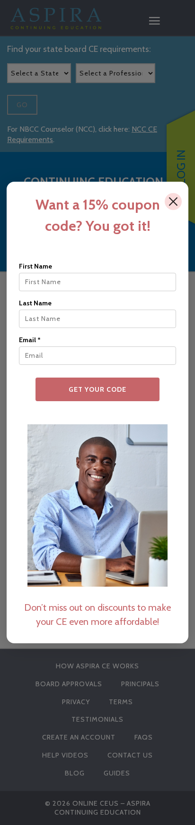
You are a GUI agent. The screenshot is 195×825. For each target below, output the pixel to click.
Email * (30, 340)
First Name (35, 266)
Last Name (35, 303)
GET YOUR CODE (97, 389)
